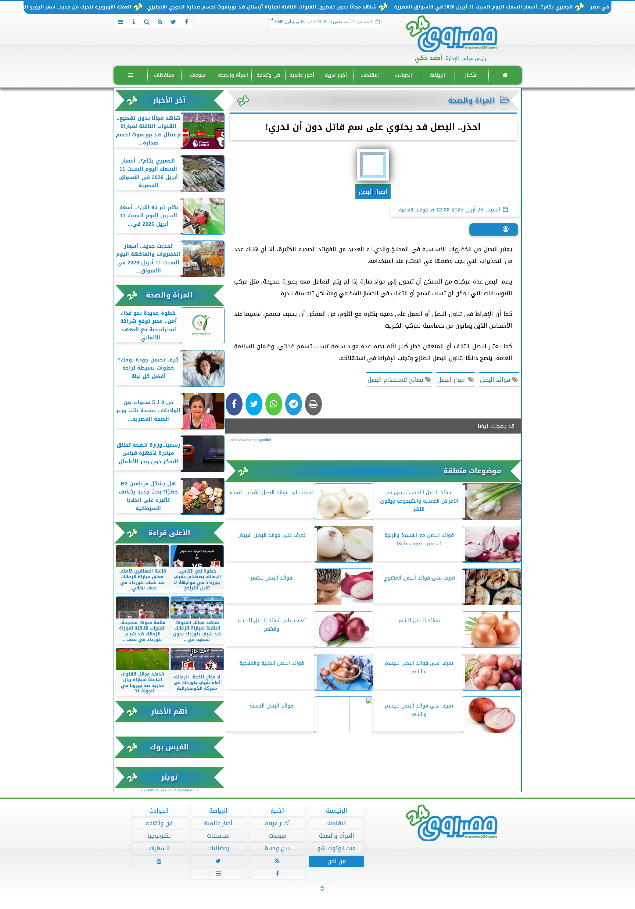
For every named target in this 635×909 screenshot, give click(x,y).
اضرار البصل (452, 379)
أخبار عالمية (302, 75)
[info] (134, 22)
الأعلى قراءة (169, 532)
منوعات (198, 75)
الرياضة (437, 75)
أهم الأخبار (169, 711)
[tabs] (120, 22)
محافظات (164, 75)
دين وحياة (277, 848)
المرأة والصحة (233, 75)
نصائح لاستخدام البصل (396, 379)
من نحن (336, 861)
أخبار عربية (336, 75)
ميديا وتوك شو (336, 848)
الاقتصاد (369, 75)
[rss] (160, 22)
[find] (147, 22)
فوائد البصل (496, 379)
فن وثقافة (268, 75)
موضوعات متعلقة (472, 471)
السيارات (158, 848)
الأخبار (470, 75)
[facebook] (187, 22)
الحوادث (403, 75)
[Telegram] (293, 404)
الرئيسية (336, 810)
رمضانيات (218, 848)
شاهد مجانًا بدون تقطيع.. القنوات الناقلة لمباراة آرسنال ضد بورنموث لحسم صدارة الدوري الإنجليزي (293, 7)
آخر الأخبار (169, 100)
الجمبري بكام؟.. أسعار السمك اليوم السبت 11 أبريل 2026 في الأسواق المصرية (514, 7)
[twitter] (173, 22)
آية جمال (488, 229)
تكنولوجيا (159, 835)
